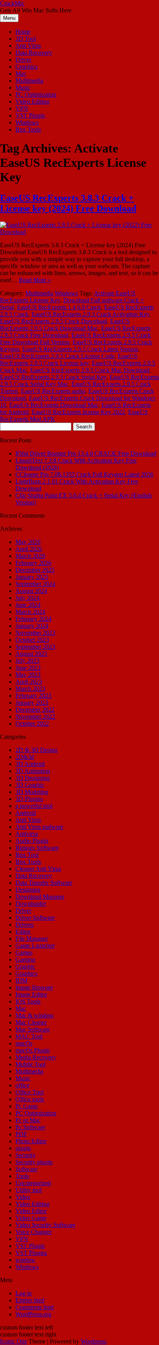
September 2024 (35, 584)
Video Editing (32, 101)
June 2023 (28, 667)
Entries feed (29, 1300)
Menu (9, 18)
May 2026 (28, 542)
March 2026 (30, 556)
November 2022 (35, 716)
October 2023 (32, 639)
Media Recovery (35, 1057)
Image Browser (34, 987)
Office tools (29, 1099)
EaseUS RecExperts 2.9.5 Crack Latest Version (80, 349)
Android (25, 812)
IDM (21, 980)
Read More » (35, 280)
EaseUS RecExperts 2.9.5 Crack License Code (57, 356)
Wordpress (94, 1341)
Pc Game (26, 1106)
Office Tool (29, 1092)
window (25, 1260)
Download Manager (39, 896)
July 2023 (27, 660)
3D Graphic (29, 785)
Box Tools (28, 129)
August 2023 (31, 653)
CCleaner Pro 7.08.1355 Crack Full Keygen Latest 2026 (84, 474)
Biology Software (37, 847)
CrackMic (12, 3)
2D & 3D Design (36, 750)
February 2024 (33, 618)
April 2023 (28, 681)
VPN (21, 108)
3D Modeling (31, 792)
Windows (27, 122)
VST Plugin (30, 115)
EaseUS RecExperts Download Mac (53, 405)
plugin (23, 1148)
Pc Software (30, 1127)
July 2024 (27, 598)
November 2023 (35, 632)
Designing (28, 889)
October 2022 (32, 723)
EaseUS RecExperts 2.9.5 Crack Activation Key (90, 314)
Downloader (30, 903)
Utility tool (28, 1190)
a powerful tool (33, 805)
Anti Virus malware (39, 826)
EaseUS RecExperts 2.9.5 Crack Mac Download (89, 370)
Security (25, 1155)
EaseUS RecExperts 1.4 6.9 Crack (59, 307)
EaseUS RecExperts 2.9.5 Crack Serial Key (53, 377)
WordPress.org (33, 1314)
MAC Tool (28, 1036)
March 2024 (30, 611)
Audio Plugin (31, 840)
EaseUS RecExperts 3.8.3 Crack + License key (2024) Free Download (68, 203)
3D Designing (32, 778)
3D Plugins (29, 799)
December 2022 (34, 709)
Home (22, 31)
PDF (21, 1134)
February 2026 (33, 563)
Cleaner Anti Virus (38, 868)
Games (23, 952)
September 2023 (35, 646)
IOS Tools (28, 1001)
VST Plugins (31, 1253)
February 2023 (33, 695)
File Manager (31, 938)
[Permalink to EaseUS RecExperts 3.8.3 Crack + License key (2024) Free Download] (79, 232)
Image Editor (31, 994)
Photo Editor (30, 1141)
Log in (23, 1293)
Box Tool (27, 854)
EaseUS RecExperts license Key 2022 (78, 412)
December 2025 (34, 570)
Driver (23, 59)
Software (26, 1169)
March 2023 (30, 688)
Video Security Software (45, 1225)
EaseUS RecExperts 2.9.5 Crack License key (68, 359)
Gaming (25, 959)
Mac (20, 73)
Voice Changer (33, 1232)
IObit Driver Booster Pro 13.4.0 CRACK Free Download (85, 453)
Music (22, 87)
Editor (22, 931)
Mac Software (32, 1029)
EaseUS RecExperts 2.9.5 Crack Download (53, 321)
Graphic (25, 966)
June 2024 (28, 604)
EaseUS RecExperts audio (53, 391)
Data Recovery (33, 52)
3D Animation (32, 771)
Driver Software (35, 917)
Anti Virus (28, 45)
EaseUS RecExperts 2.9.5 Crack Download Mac (65, 324)
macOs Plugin (32, 1050)
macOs (23, 1043)
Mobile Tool (30, 1064)
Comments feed (34, 1307)
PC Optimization (35, 94)
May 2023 (28, 674)
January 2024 (31, 625)
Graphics (26, 66)
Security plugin (33, 1162)
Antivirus (26, 833)
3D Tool (25, 38)
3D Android (30, 764)
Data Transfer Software (43, 882)
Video (22, 1197)
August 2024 (31, 591)
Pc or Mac (28, 1120)
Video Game (30, 1218)
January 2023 (31, 702)
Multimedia (29, 80)
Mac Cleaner (31, 1022)
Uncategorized (33, 1183)
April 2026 (28, 549)
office (22, 1085)
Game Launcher (35, 945)
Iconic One (13, 1341)
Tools (22, 1176)
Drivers (24, 924)
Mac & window (34, 1015)
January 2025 (31, 577)
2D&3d (24, 757)
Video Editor (31, 1211)
